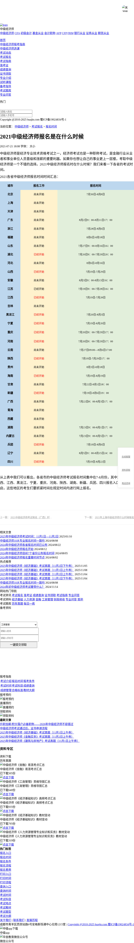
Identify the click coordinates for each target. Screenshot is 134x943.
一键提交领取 (18, 644)
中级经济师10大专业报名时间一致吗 (22, 540)
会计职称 (49, 33)
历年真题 (17, 603)
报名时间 (51, 126)
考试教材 (5, 907)
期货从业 (103, 33)
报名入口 (5, 853)
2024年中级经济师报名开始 (17, 549)
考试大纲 (5, 915)
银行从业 (79, 33)
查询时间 (5, 890)
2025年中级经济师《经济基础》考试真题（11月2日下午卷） (37, 565)
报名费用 (5, 869)
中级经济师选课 (10, 48)
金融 (38, 599)
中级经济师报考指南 (12, 44)
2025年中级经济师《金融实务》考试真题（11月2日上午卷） (37, 736)
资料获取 (126, 470)
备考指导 (5, 86)
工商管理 (47, 599)
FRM (70, 33)
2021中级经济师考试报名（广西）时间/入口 (34, 517)
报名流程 (5, 865)
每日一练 (29, 603)
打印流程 (5, 882)
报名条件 (5, 861)
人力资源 (29, 599)
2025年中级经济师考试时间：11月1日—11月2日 (29, 536)
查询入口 (5, 886)
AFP (58, 33)
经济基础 (17, 599)
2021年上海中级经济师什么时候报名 (114, 517)
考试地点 (5, 903)
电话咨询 (126, 483)
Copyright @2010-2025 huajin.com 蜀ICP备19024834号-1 (101, 924)
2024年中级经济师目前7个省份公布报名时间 (27, 553)
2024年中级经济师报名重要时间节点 (22, 557)
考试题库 (5, 90)
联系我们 (18, 920)
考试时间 (5, 895)
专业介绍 (5, 77)
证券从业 (91, 33)
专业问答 (5, 94)
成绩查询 (5, 69)
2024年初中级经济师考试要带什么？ (22, 586)
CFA (17, 33)
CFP (64, 33)
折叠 (116, 468)
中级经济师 (7, 33)
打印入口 (5, 874)
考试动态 (5, 52)
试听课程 (5, 82)
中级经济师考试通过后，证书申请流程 (23, 728)
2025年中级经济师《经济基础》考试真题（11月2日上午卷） (37, 574)
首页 (3, 40)
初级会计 (26, 33)
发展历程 (32, 920)
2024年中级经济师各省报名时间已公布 (23, 544)
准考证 (4, 65)
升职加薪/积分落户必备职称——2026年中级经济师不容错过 (36, 724)
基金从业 (38, 33)
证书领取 (5, 73)
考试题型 (5, 911)
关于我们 (5, 920)
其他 (80, 599)
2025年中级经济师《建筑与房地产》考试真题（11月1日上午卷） (40, 740)
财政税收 (59, 599)
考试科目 (5, 899)
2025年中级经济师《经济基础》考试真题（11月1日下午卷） (37, 578)
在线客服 (126, 457)
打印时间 (5, 878)
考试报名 (5, 56)
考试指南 (5, 61)
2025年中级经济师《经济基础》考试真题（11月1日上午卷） (37, 570)
